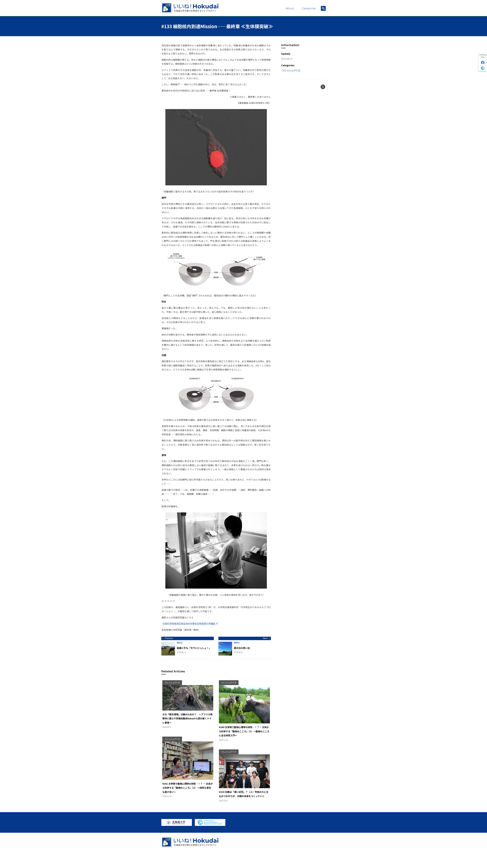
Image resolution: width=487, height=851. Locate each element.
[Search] (323, 8)
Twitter (323, 87)
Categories (309, 8)
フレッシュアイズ (291, 70)
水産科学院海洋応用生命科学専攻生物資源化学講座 (189, 623)
